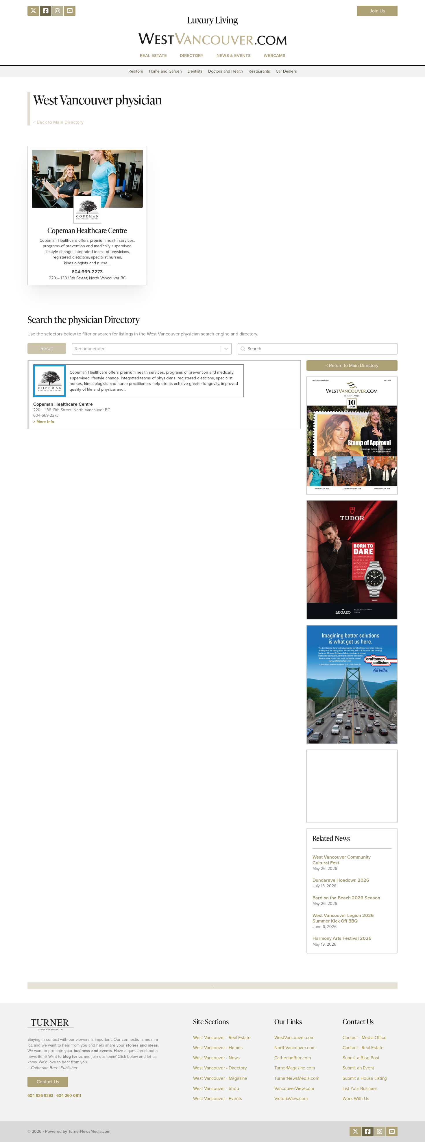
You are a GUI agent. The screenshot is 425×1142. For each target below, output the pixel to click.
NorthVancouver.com (294, 1048)
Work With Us (356, 1099)
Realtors (135, 71)
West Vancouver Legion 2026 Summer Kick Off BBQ (343, 918)
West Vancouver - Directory (220, 1068)
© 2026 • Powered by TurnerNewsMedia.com (68, 1131)
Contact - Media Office (365, 1038)
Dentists (195, 71)
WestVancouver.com (294, 1038)
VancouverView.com (294, 1089)
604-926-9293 (40, 1096)
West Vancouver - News (216, 1058)
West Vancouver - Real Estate (222, 1038)
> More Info (43, 422)
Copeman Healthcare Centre (87, 230)
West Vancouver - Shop (216, 1089)
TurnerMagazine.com (294, 1068)
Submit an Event (358, 1068)
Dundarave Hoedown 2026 (341, 880)
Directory (192, 55)
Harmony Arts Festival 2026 (342, 938)
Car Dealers (286, 71)
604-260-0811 (68, 1096)
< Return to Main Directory (352, 365)
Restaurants (259, 71)
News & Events (234, 55)
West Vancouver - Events (217, 1099)
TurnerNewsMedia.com (296, 1078)
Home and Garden (165, 71)
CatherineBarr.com (292, 1058)
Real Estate (153, 55)
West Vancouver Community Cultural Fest (342, 860)
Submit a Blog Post (361, 1058)
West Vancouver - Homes (218, 1048)
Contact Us (48, 1081)
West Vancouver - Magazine (220, 1078)
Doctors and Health (225, 71)
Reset (46, 348)
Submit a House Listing (365, 1078)
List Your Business (360, 1089)
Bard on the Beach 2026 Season (346, 897)
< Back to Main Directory (58, 122)
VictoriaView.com (291, 1099)
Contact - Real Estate (363, 1048)
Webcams (274, 55)
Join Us (377, 11)
